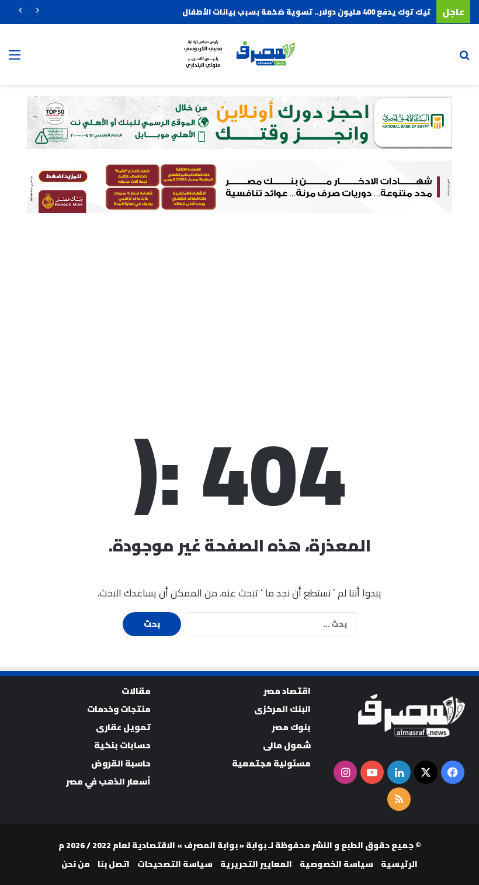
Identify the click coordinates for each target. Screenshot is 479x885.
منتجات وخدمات (119, 709)
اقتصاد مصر (287, 691)
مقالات (136, 691)
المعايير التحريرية (256, 864)
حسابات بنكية (122, 745)
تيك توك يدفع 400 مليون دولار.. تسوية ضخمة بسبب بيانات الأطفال (306, 12)
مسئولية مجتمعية (271, 763)
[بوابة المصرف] (239, 54)
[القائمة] (14, 59)
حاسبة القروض (121, 763)
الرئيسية (399, 864)
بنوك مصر (291, 727)
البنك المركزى (282, 709)
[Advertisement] (239, 312)
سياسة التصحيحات (175, 864)
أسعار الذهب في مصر (108, 781)
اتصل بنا (114, 864)
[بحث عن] (464, 59)
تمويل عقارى (123, 727)
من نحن (75, 864)
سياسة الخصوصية (336, 864)
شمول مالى (287, 745)
